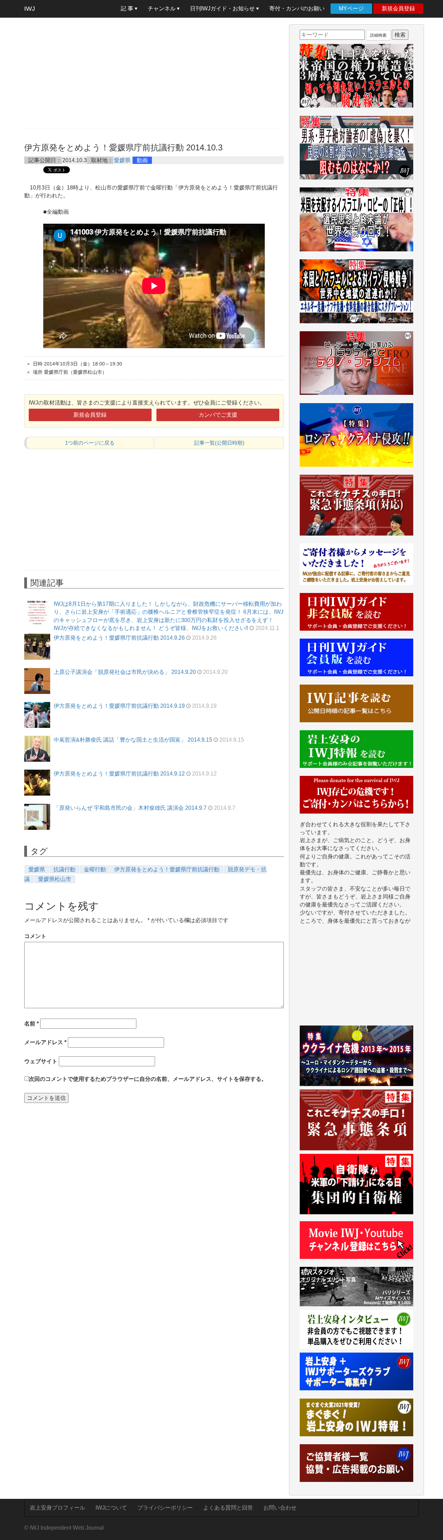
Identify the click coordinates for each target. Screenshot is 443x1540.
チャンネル (162, 8)
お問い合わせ (280, 1508)
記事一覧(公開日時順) (219, 443)
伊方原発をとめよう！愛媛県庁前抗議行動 (166, 869)
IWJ (29, 8)
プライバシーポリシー (165, 1508)
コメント (35, 936)
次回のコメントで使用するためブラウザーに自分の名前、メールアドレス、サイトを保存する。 (148, 1079)
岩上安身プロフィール (57, 1508)
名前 (31, 1024)
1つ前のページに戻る (90, 443)
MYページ (351, 8)
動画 (142, 160)
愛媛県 (122, 160)
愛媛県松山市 (54, 879)
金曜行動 (95, 869)
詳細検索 (378, 35)
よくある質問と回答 (228, 1508)
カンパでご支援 (218, 415)
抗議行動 (64, 869)
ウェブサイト (40, 1061)
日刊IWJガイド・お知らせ (223, 8)
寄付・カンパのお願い (297, 8)
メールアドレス (45, 1042)
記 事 (128, 8)
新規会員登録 (398, 8)
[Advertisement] (154, 72)
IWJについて (111, 1508)
